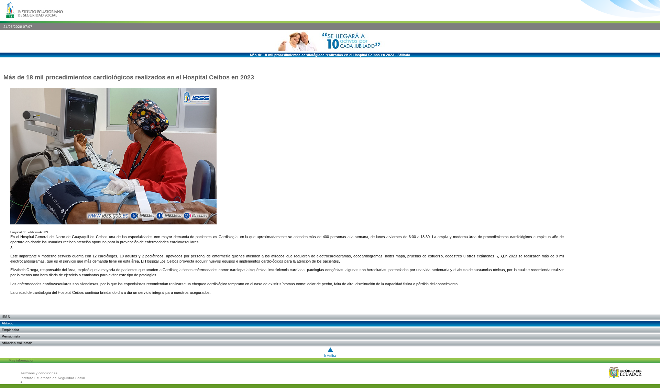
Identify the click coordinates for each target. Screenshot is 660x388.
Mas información (21, 360)
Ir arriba (330, 355)
